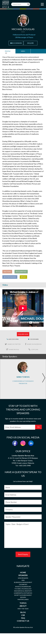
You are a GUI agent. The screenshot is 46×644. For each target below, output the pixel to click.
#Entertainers (10, 277)
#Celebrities (21, 271)
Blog (23, 612)
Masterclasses (23, 599)
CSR (23, 615)
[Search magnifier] (28, 4)
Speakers (23, 575)
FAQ (23, 618)
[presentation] (43, 378)
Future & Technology (23, 589)
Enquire (30, 43)
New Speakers (23, 578)
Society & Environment (23, 595)
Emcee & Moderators (23, 586)
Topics (23, 603)
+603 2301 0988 (13, 339)
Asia (23, 580)
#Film (23, 277)
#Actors (7, 271)
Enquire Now (23, 334)
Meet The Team (23, 609)
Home (23, 572)
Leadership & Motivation (23, 593)
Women (23, 597)
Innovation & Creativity (23, 591)
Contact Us (23, 621)
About (23, 606)
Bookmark (17, 43)
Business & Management (23, 582)
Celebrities (23, 584)
